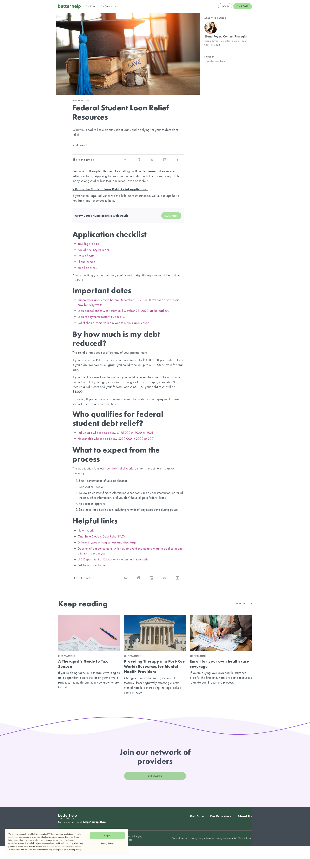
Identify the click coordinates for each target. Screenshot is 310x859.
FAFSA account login (91, 565)
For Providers (220, 816)
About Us (245, 816)
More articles (244, 603)
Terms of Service (179, 838)
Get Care (197, 816)
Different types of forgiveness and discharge (107, 542)
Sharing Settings (107, 843)
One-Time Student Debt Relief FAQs (102, 536)
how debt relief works (119, 468)
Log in (225, 6)
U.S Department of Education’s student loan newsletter (114, 559)
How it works (86, 530)
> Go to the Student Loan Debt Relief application (110, 189)
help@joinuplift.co (94, 822)
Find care (243, 6)
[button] (108, 6)
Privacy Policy (197, 838)
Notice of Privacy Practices (218, 838)
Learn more (171, 216)
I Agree (107, 835)
